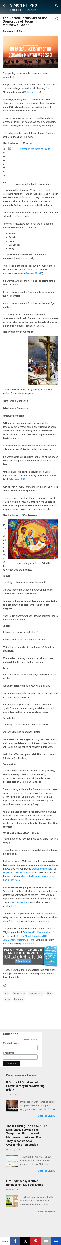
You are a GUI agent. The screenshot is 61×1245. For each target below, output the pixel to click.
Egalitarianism (36, 993)
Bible (6, 993)
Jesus (7, 999)
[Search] (56, 6)
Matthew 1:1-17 (32, 92)
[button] (56, 18)
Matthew (18, 999)
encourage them (20, 902)
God (49, 993)
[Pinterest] (35, 1241)
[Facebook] (15, 1241)
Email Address (11, 1043)
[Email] (46, 1241)
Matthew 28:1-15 (33, 273)
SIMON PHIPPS (23, 5)
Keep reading (46, 1116)
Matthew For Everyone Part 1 (38, 932)
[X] (25, 1241)
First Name (8, 1052)
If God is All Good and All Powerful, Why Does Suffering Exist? (25, 1085)
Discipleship (19, 993)
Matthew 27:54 (17, 479)
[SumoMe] (56, 1241)
